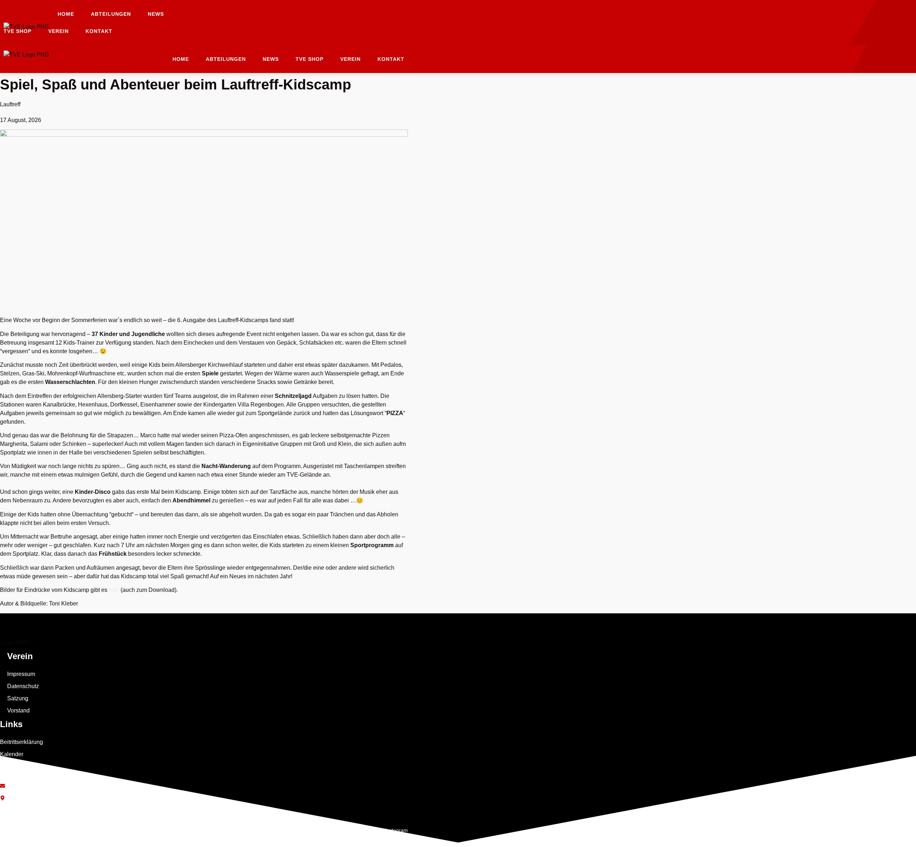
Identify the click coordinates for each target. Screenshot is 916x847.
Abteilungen (111, 14)
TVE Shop (17, 31)
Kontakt (99, 31)
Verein (58, 31)
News (156, 14)
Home (66, 14)
